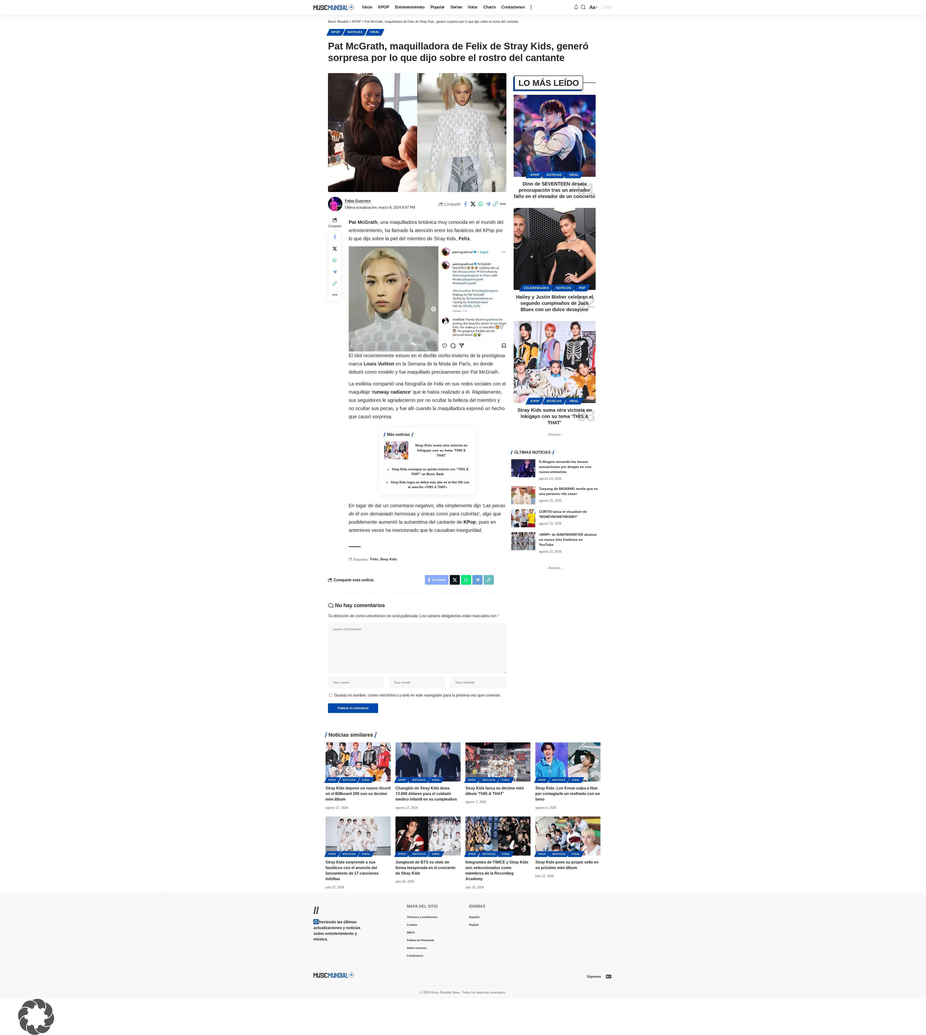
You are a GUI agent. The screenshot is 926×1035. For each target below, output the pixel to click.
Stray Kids (388, 559)
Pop (582, 288)
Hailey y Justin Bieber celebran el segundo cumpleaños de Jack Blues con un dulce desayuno (554, 303)
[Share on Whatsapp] (480, 204)
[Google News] (609, 976)
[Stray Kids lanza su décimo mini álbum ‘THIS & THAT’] (498, 761)
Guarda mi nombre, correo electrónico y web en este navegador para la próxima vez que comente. (417, 695)
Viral (375, 32)
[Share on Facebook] (465, 204)
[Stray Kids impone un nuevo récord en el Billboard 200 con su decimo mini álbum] (358, 761)
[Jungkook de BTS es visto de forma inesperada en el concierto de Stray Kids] (428, 836)
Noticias (355, 32)
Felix (374, 559)
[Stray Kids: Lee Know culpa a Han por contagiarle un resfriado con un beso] (567, 761)
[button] (531, 7)
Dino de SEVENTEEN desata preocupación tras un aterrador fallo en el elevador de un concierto (554, 190)
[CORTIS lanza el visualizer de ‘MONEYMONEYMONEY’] (523, 518)
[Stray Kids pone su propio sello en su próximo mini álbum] (567, 836)
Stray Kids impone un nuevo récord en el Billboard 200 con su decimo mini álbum (358, 793)
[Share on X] (473, 204)
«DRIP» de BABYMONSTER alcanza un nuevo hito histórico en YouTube (568, 540)
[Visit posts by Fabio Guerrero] (335, 204)
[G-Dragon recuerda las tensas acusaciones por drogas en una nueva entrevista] (523, 468)
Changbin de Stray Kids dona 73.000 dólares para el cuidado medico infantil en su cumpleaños (426, 793)
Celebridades (536, 288)
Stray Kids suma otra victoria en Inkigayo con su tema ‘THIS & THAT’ (441, 450)
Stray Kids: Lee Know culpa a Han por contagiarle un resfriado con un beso (567, 793)
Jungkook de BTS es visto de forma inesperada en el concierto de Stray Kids (425, 867)
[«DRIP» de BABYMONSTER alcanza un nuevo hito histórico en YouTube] (523, 541)
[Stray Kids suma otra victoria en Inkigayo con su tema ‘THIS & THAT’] (396, 450)
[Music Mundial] (333, 7)
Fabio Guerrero (358, 201)
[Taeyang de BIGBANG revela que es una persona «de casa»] (523, 495)
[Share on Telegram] (488, 204)
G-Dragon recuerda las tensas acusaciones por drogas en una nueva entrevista (565, 467)
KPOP (335, 32)
